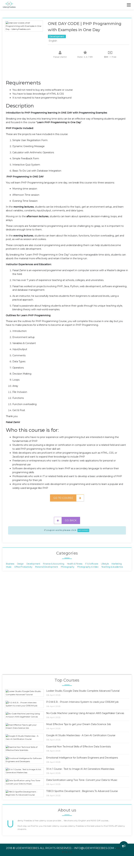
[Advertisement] (65, 70)
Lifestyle (105, 564)
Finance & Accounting (53, 564)
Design (20, 564)
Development (33, 564)
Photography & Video (88, 567)
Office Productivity (23, 567)
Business (10, 564)
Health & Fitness (74, 564)
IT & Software (91, 564)
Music (8, 567)
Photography (67, 567)
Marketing (117, 564)
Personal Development (46, 567)
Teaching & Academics (112, 567)
